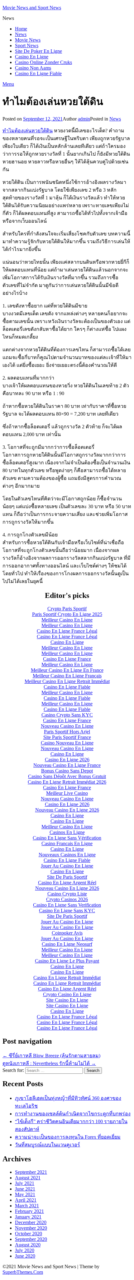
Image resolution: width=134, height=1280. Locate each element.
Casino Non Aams (33, 68)
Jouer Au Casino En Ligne (67, 865)
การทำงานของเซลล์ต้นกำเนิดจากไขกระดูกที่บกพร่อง (73, 1113)
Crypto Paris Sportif (67, 608)
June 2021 (25, 1188)
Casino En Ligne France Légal (67, 631)
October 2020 (28, 1233)
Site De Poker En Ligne (38, 51)
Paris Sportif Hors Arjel (67, 731)
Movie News (28, 40)
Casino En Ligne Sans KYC (67, 910)
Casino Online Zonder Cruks (43, 62)
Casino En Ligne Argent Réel (67, 882)
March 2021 (27, 1205)
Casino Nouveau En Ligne (67, 742)
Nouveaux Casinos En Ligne (67, 854)
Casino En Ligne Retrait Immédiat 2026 (67, 782)
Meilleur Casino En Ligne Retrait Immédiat (67, 681)
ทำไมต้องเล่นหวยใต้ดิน (27, 130)
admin (84, 118)
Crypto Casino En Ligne (67, 994)
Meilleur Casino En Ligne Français (67, 675)
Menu (8, 84)
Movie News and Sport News (31, 7)
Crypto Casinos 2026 (67, 899)
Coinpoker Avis (67, 933)
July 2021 (24, 1183)
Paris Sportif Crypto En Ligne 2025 (67, 614)
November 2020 (31, 1228)
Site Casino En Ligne (67, 1000)
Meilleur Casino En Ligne (67, 619)
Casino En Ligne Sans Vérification (67, 837)
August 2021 (28, 1177)
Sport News (26, 45)
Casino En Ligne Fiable (38, 73)
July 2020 (24, 1250)
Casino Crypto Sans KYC (67, 714)
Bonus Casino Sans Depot (67, 770)
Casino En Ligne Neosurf (67, 944)
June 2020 (25, 1256)
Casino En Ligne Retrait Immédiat (67, 977)
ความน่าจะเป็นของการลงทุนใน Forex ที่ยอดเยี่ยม (68, 1137)
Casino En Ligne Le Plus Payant (67, 960)
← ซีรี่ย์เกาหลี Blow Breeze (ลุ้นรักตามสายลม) (51, 1055)
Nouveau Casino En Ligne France (67, 765)
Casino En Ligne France (67, 659)
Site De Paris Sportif (67, 877)
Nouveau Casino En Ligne (67, 726)
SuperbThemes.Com (22, 1272)
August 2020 (28, 1244)
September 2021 (31, 1172)
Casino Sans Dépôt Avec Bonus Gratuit (67, 776)
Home (21, 28)
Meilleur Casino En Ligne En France (67, 670)
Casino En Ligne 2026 (67, 759)
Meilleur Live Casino (67, 793)
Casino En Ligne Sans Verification (67, 905)
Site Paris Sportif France (67, 737)
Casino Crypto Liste (67, 893)
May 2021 (25, 1194)
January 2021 (28, 1216)
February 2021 (29, 1211)
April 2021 (25, 1200)
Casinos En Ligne (67, 832)
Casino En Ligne (31, 56)
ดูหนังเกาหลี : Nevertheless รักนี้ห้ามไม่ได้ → (49, 1063)
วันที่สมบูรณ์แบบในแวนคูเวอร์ (47, 1144)
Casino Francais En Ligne (67, 843)
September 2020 (31, 1239)
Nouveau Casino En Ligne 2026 (67, 810)
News (20, 34)
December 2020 (30, 1222)
